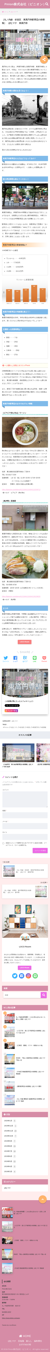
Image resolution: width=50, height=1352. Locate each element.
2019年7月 (9, 1151)
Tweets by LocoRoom (9, 1325)
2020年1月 (9, 1121)
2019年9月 (9, 1141)
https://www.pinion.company (11, 1318)
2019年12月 (10, 1126)
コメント (5, 790)
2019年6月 (9, 1156)
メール (5, 821)
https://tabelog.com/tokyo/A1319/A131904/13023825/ (21, 596)
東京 (28, 727)
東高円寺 (36, 727)
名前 (4, 811)
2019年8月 (9, 1146)
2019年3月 (9, 1172)
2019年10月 (10, 1136)
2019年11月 (10, 1131)
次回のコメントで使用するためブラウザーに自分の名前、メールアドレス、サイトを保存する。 (26, 844)
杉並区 (22, 727)
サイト (4, 832)
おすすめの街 (25, 1344)
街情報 (44, 727)
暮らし (29, 1341)
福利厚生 (38, 1341)
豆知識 (21, 1341)
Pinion (6, 727)
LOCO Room (24, 642)
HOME (26, 1336)
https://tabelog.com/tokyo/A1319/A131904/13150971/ (21, 490)
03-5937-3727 (6, 1312)
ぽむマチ (15, 721)
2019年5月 (9, 1161)
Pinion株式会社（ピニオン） (25, 4)
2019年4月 (9, 1167)
